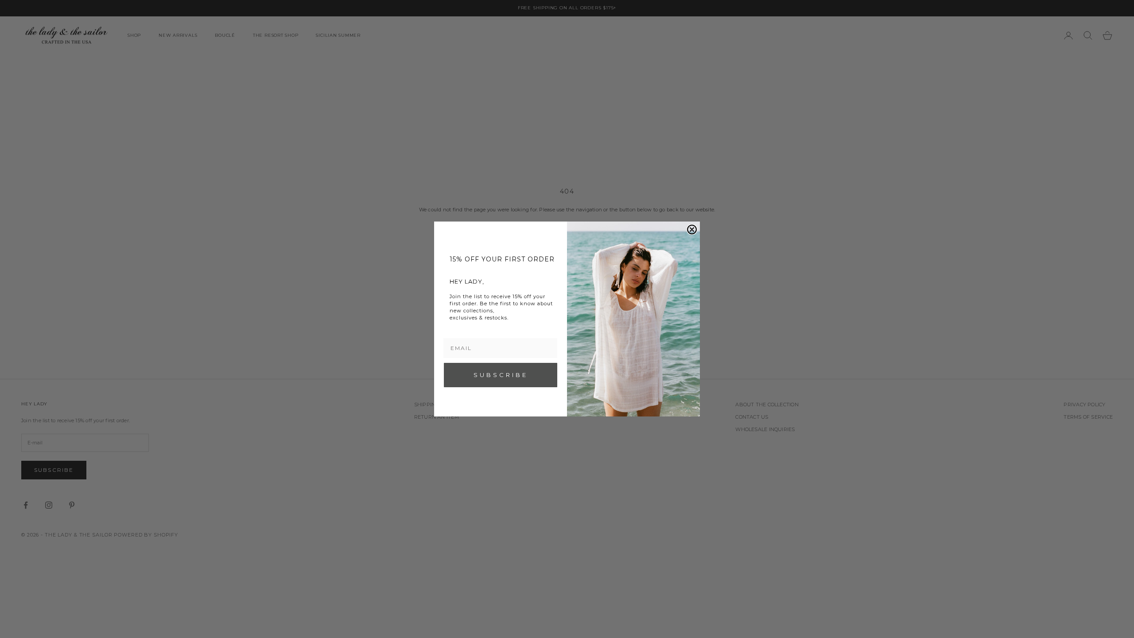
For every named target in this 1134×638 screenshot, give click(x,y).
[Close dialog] (691, 229)
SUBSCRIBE (501, 374)
